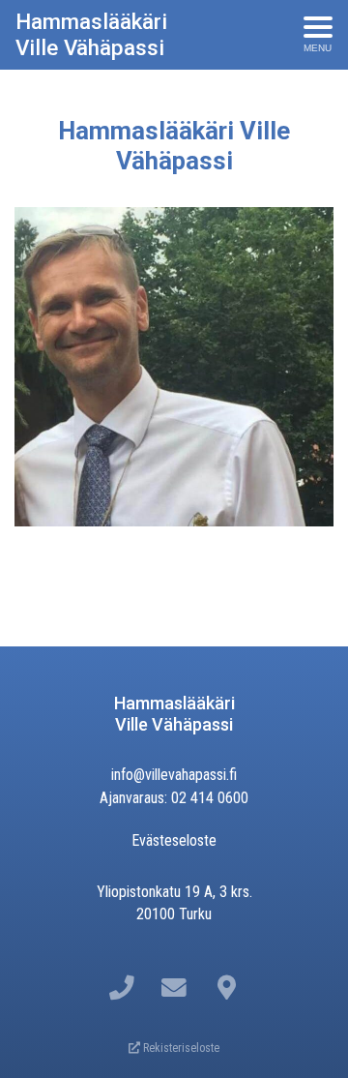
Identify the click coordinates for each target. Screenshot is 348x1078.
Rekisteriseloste (179, 1048)
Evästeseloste (174, 840)
